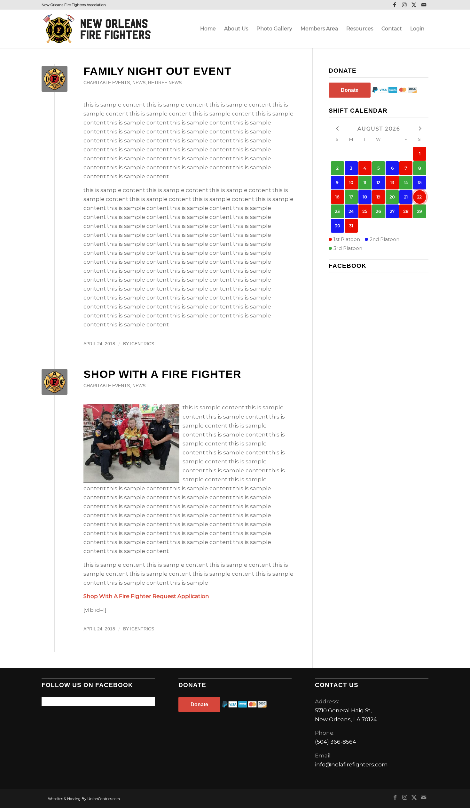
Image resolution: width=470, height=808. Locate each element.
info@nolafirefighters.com (351, 764)
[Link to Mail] (423, 5)
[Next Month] (419, 128)
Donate (349, 90)
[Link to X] (414, 5)
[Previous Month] (337, 128)
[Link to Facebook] (394, 5)
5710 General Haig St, (343, 710)
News (138, 82)
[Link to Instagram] (404, 5)
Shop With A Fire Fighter (162, 374)
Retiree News (165, 82)
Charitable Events (106, 82)
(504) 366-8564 (335, 742)
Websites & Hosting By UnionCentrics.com (84, 798)
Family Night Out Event (157, 71)
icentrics (142, 343)
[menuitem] (208, 29)
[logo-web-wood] (99, 29)
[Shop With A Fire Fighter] (54, 382)
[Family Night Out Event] (54, 79)
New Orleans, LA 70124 (346, 719)
